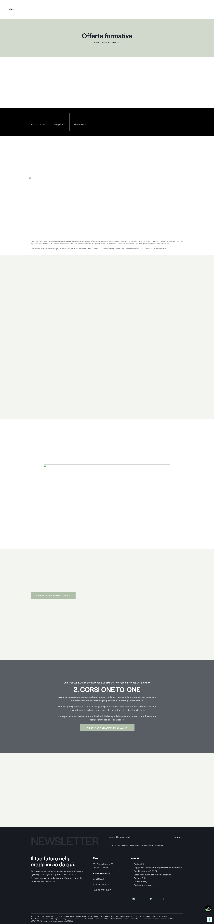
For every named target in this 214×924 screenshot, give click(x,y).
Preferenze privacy (143, 885)
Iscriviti (178, 837)
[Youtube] (52, 888)
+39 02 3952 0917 (102, 890)
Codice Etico (140, 864)
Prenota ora (80, 124)
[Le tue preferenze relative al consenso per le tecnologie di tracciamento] (209, 919)
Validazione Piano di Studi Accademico (152, 874)
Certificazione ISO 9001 (145, 871)
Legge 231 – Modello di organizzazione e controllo (158, 867)
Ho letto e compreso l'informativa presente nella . (138, 845)
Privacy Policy (157, 845)
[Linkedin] (59, 888)
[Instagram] (40, 888)
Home (96, 42)
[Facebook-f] (34, 888)
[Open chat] (208, 908)
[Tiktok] (46, 888)
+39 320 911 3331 (39, 124)
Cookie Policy (140, 881)
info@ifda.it (59, 124)
